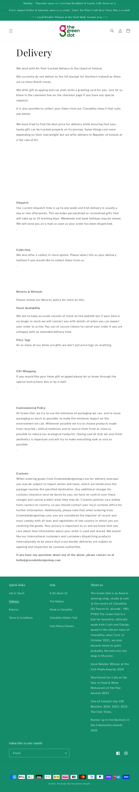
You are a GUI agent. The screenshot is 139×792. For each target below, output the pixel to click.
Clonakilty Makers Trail (63, 617)
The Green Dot (64, 784)
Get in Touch (16, 593)
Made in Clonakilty (61, 609)
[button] (11, 31)
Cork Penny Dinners (62, 626)
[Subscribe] (65, 753)
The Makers (57, 601)
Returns (13, 609)
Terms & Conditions (21, 617)
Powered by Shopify (80, 784)
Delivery (14, 601)
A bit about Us (58, 593)
